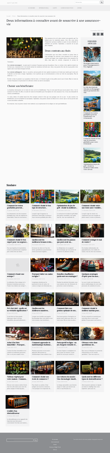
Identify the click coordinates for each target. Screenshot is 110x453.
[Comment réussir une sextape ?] (17, 265)
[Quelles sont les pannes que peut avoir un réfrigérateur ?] (67, 230)
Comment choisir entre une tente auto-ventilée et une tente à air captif (91, 207)
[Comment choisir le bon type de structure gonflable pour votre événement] (92, 129)
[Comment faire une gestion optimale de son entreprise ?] (67, 299)
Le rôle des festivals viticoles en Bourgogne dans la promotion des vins (92, 89)
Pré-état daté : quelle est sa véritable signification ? (17, 309)
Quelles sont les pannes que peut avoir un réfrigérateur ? (66, 242)
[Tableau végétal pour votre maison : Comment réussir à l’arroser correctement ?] (17, 367)
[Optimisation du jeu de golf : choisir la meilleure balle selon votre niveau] (92, 155)
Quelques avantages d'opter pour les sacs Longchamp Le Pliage (90, 276)
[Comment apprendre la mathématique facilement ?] (42, 333)
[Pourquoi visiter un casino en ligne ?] (42, 265)
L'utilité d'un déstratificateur (13, 412)
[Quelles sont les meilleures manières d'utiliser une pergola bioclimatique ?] (42, 299)
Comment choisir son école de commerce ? (40, 378)
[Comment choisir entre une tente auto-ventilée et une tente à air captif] (92, 196)
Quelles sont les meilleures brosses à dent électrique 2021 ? (42, 242)
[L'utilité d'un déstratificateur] (17, 402)
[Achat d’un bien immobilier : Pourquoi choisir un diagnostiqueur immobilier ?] (17, 333)
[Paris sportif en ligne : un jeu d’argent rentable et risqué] (67, 333)
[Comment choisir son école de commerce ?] (42, 367)
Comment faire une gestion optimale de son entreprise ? (66, 310)
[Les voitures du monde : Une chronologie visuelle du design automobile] (67, 367)
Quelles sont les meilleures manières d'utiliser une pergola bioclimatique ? (40, 311)
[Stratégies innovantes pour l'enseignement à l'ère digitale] (92, 54)
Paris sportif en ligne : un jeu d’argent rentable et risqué (66, 344)
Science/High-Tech (67, 8)
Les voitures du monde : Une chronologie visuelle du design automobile (66, 379)
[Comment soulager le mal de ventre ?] (92, 230)
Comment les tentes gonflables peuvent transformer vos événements (91, 115)
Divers (79, 8)
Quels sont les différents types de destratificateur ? (92, 378)
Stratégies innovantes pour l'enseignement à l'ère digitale (91, 65)
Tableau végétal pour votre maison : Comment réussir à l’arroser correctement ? (16, 380)
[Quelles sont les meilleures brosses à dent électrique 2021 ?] (42, 230)
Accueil (8, 16)
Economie (31, 8)
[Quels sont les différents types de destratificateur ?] (92, 367)
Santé (55, 8)
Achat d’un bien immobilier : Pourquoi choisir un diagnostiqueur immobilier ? (17, 345)
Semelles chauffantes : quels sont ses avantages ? (67, 275)
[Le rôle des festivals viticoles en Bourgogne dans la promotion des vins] (92, 78)
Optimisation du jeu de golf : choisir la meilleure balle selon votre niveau (92, 166)
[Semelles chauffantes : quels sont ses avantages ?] (67, 265)
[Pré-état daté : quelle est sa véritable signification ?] (17, 299)
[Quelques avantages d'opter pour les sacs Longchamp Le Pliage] (92, 265)
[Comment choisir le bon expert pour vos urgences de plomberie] (17, 230)
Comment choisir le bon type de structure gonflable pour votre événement (92, 141)
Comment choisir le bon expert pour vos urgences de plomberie (17, 242)
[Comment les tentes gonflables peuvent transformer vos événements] (92, 104)
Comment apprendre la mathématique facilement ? (42, 344)
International (44, 8)
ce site (14, 75)
